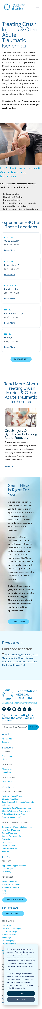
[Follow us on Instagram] (4, 709)
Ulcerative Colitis (9, 845)
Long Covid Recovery (11, 830)
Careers (5, 742)
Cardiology (6, 925)
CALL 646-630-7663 (14, 900)
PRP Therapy (7, 868)
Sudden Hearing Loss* (11, 817)
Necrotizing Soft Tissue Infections (16, 808)
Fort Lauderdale (9, 756)
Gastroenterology (9, 931)
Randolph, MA (8, 782)
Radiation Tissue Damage (12, 796)
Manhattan (7, 769)
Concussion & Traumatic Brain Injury (17, 827)
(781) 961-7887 (11, 293)
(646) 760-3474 (11, 269)
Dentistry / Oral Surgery (12, 928)
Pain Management (9, 943)
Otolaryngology (9, 940)
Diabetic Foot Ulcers (10, 799)
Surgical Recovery (9, 833)
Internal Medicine (9, 934)
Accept (21, 994)
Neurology (6, 937)
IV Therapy (6, 871)
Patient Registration (10, 881)
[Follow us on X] (24, 709)
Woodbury (6, 772)
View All (5, 851)
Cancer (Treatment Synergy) (14, 836)
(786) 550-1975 (11, 341)
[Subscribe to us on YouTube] (19, 709)
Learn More (9, 250)
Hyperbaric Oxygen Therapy (14, 865)
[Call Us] (32, 7)
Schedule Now (21, 359)
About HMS (7, 739)
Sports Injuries (8, 839)
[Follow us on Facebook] (9, 709)
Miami (4, 759)
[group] (21, 438)
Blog (4, 890)
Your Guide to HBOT (10, 887)
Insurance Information (11, 884)
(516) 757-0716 (11, 244)
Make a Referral (13, 913)
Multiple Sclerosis (9, 848)
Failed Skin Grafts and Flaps (13, 814)
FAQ (4, 893)
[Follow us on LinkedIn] (14, 709)
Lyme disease (8, 842)
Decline (21, 999)
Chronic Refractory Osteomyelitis (16, 811)
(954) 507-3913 (11, 317)
